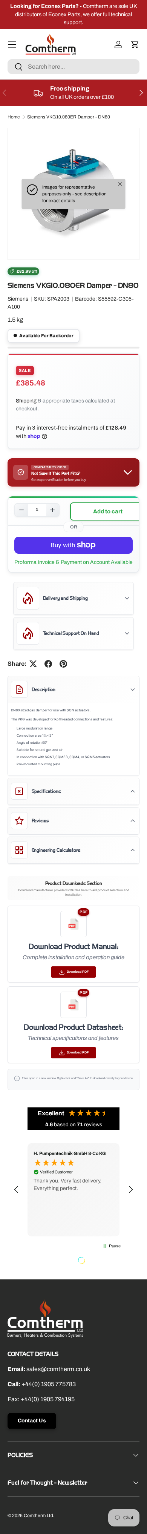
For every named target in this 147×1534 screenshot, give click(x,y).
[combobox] (73, 66)
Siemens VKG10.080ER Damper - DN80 (68, 117)
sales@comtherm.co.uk (58, 1369)
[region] (73, 1190)
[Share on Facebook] (48, 663)
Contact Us (32, 1420)
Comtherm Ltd (38, 1515)
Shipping (26, 401)
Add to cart (107, 511)
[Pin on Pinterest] (63, 663)
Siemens (18, 299)
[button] (135, 44)
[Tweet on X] (33, 663)
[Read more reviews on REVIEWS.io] (100, 1261)
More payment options (73, 562)
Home (14, 117)
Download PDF (78, 972)
